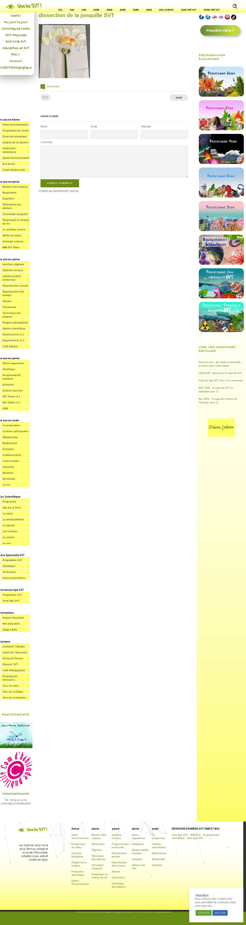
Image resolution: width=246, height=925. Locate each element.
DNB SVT (195, 834)
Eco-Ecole (9, 164)
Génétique (9, 369)
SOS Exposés (15, 35)
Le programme (11, 425)
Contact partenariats (15, 793)
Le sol (6, 485)
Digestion (8, 198)
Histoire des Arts (13, 390)
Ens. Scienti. (166, 10)
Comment (46, 142)
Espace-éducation (13, 618)
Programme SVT (12, 560)
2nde (149, 10)
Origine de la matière (15, 142)
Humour (15, 61)
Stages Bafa (10, 629)
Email (94, 126)
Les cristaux (10, 531)
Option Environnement (16, 158)
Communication (12, 455)
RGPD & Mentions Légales (100, 911)
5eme (110, 10)
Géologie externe (13, 241)
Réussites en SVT (16, 48)
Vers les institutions (14, 697)
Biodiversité (10, 443)
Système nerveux (13, 270)
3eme (136, 10)
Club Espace (10, 346)
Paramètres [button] (202, 895)
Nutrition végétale (13, 264)
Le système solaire (14, 229)
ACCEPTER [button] (203, 913)
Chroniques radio (15, 28)
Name (44, 126)
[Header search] (235, 7)
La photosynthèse (13, 519)
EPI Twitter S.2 (11, 402)
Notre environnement (15, 124)
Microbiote (9, 479)
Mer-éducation (11, 623)
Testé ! (15, 15)
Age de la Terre (12, 507)
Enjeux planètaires (14, 578)
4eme (123, 10)
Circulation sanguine (15, 214)
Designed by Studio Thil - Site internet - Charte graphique (142, 911)
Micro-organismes (13, 363)
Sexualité (8, 467)
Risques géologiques (15, 322)
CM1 (72, 10)
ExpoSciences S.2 (13, 340)
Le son (7, 543)
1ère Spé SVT (180, 834)
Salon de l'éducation (15, 652)
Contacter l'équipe (14, 646)
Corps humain (11, 461)
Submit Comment (60, 183)
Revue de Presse (13, 658)
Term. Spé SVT (211, 10)
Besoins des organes (15, 187)
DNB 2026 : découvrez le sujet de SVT (220, 373)
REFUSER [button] (220, 913)
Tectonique (9, 572)
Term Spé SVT (11, 601)
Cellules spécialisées (16, 431)
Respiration (10, 192)
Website (146, 126)
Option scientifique (14, 328)
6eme (96, 10)
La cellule (9, 537)
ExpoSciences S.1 (13, 334)
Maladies (8, 473)
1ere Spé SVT (188, 10)
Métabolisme (10, 437)
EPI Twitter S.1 (11, 396)
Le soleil (8, 513)
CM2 (84, 10)
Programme (9, 501)
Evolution (8, 384)
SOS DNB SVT (16, 41)
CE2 (60, 10)
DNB (5, 408)
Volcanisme (9, 307)
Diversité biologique (15, 136)
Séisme (7, 301)
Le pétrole (9, 525)
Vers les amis (11, 686)
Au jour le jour (16, 22)
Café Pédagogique (14, 670)
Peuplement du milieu (16, 130)
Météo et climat (12, 235)
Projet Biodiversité (14, 170)
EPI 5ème (11, 247)
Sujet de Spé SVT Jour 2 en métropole (221, 380)
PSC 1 (15, 54)
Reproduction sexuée (15, 286)
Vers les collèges (13, 692)
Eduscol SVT (10, 664)
